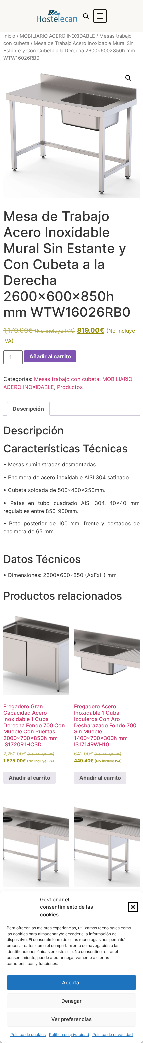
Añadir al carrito (50, 356)
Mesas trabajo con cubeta (66, 379)
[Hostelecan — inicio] (56, 16)
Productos (70, 387)
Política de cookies (28, 1034)
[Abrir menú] (100, 16)
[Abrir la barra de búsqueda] (86, 16)
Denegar (71, 1001)
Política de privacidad (69, 1034)
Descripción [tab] (28, 408)
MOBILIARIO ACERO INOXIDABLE (57, 36)
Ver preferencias (71, 1019)
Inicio (9, 36)
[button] (133, 907)
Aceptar (71, 982)
